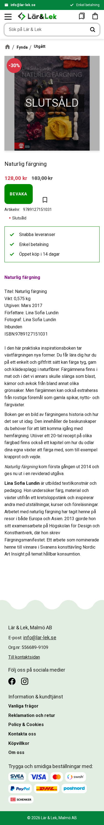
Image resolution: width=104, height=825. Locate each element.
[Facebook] (12, 681)
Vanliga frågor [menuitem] (23, 706)
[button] (8, 16)
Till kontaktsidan (24, 657)
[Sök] (93, 29)
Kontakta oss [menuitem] (22, 734)
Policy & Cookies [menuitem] (26, 724)
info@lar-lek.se (23, 5)
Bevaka (18, 194)
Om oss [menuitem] (16, 752)
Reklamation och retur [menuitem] (31, 715)
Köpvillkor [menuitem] (18, 743)
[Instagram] (24, 681)
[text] (15, 178)
